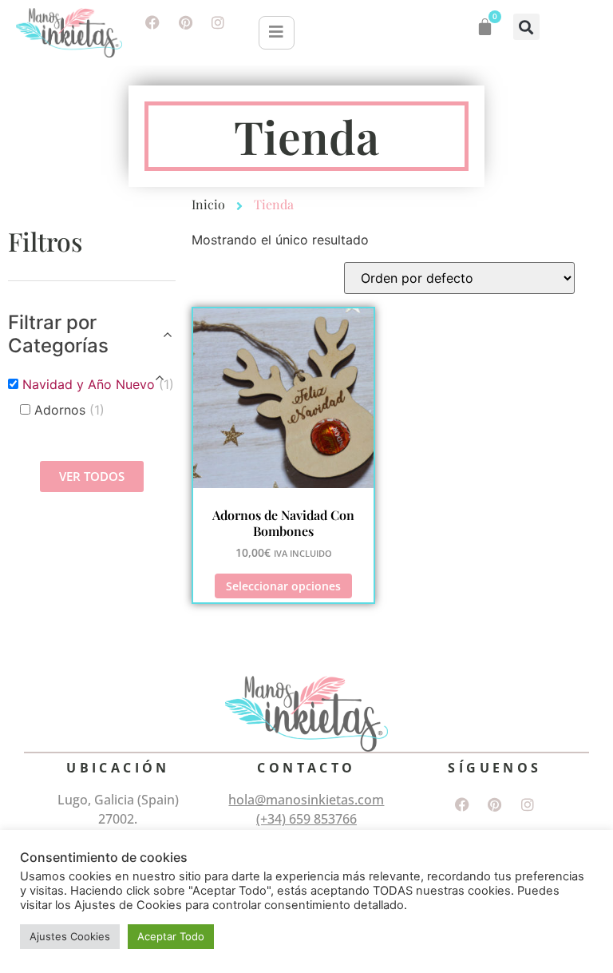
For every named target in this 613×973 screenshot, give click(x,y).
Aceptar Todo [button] (170, 936)
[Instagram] (218, 22)
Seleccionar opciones (283, 586)
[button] (526, 27)
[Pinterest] (185, 22)
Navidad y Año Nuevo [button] (98, 384)
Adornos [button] (69, 410)
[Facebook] (152, 22)
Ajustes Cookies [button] (70, 936)
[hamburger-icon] (277, 33)
